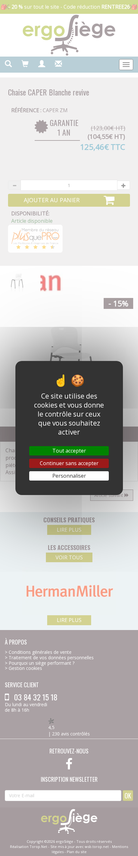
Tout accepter (69, 450)
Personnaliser (69, 475)
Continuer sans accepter (69, 463)
